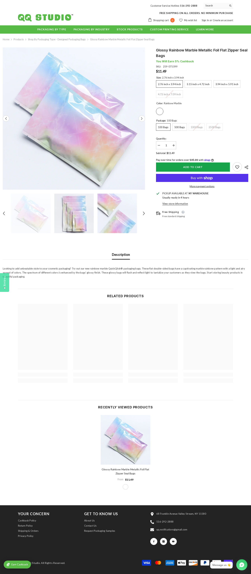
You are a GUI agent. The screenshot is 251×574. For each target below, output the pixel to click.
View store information (175, 203)
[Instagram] (163, 541)
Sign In (206, 20)
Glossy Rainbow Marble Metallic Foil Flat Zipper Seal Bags (125, 471)
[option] (74, 118)
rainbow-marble (125, 487)
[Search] (218, 5)
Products (19, 39)
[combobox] (215, 5)
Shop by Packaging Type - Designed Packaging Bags (57, 39)
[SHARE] (245, 167)
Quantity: (161, 138)
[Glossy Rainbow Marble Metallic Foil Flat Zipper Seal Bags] (125, 440)
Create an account (223, 20)
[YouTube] (173, 541)
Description (121, 255)
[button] (6, 118)
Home (6, 39)
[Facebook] (153, 541)
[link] (237, 167)
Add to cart (192, 167)
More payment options (202, 186)
